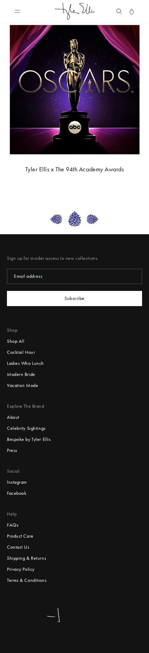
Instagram (17, 482)
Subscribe (74, 298)
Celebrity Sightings (26, 428)
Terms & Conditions (26, 580)
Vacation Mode (22, 385)
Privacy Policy (21, 569)
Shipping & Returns (26, 558)
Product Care (20, 536)
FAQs (12, 525)
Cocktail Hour (21, 352)
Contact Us (18, 547)
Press (12, 450)
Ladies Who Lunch (25, 363)
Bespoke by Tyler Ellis (29, 439)
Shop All (15, 341)
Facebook (16, 493)
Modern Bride (21, 374)
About (13, 417)
